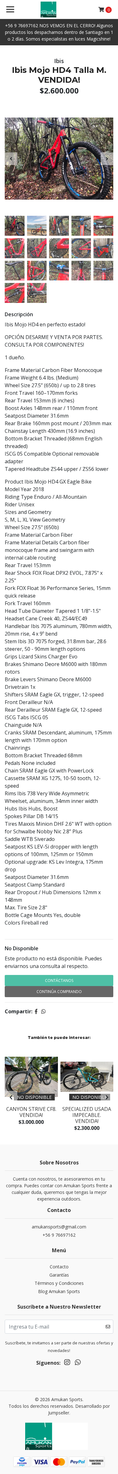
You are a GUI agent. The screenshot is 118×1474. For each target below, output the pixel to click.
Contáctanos (59, 980)
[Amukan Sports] (59, 9)
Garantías (59, 1275)
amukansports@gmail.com (59, 1227)
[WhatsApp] (78, 1363)
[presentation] (11, 158)
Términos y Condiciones (59, 1283)
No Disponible (21, 948)
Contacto (59, 1267)
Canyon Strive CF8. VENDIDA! (31, 1112)
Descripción (19, 314)
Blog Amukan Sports (59, 1291)
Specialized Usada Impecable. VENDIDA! (86, 1115)
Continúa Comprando (59, 991)
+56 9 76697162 (59, 1235)
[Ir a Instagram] (67, 1363)
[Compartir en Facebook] (36, 1011)
